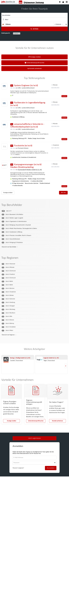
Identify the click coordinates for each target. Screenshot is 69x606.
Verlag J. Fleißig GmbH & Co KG (20, 358)
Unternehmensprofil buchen (35, 421)
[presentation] (59, 2)
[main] (34, 243)
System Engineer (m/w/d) (26, 85)
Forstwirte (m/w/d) (23, 146)
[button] (66, 24)
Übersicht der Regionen (8, 334)
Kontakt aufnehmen (57, 421)
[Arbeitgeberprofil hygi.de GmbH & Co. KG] (39, 359)
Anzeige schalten (7, 192)
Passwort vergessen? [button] (18, 468)
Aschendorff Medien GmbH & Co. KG (30, 169)
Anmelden (51, 468)
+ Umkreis (58, 24)
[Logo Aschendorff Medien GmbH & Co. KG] (4, 165)
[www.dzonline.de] (31, 2)
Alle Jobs (12, 88)
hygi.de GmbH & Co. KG (51, 358)
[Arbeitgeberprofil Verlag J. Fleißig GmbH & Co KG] (6, 359)
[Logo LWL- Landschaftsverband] (4, 86)
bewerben (64, 96)
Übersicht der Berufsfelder (9, 247)
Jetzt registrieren (34, 438)
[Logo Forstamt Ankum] (4, 146)
